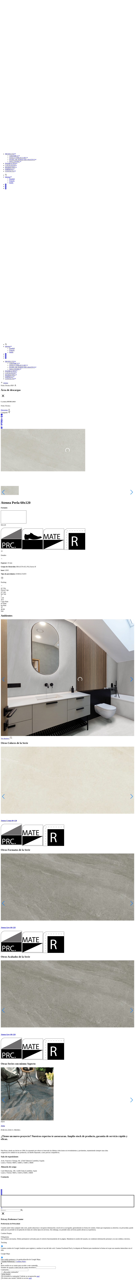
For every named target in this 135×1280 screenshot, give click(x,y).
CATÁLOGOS (10, 165)
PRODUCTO (9, 154)
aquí (38, 1276)
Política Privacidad (16, 1203)
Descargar (4, 410)
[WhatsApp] (1, 426)
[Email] (2, 414)
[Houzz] (1, 424)
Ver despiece (5, 738)
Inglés (11, 183)
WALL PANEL (14, 161)
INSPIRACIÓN (10, 163)
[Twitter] (2, 418)
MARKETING (10, 167)
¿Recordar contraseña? (10, 1272)
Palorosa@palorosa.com (9, 1181)
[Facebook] (2, 416)
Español (12, 179)
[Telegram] (2, 428)
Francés (11, 181)
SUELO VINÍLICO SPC (17, 158)
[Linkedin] (1, 422)
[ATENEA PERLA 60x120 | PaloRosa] (43, 471)
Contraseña (4, 1270)
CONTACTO (9, 171)
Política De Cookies (30, 1203)
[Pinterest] (2, 420)
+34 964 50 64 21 (10, 1186)
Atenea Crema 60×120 (9, 821)
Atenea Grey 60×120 (8, 927)
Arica (3, 1126)
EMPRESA (9, 169)
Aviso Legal (5, 1203)
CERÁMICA (13, 156)
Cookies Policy (21, 1261)
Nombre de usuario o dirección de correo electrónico (18, 1267)
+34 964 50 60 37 (10, 1183)
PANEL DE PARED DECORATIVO (22, 160)
